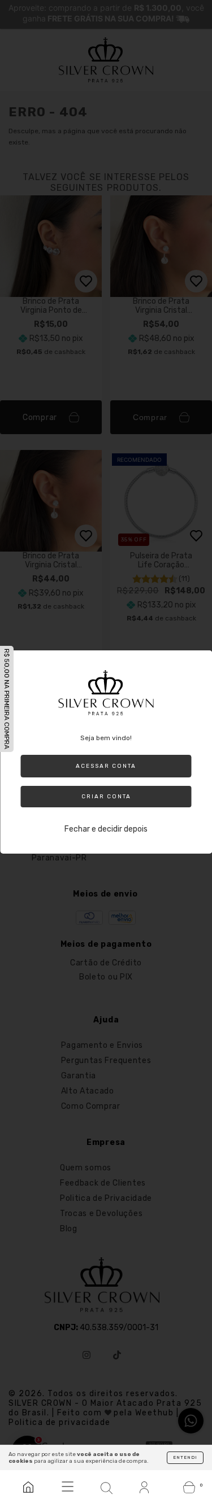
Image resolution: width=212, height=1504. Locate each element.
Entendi (185, 1457)
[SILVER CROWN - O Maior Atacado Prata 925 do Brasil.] (27, 1487)
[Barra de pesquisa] (106, 1487)
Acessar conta (106, 766)
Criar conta (106, 796)
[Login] (145, 1487)
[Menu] (66, 1487)
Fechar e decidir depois (106, 829)
